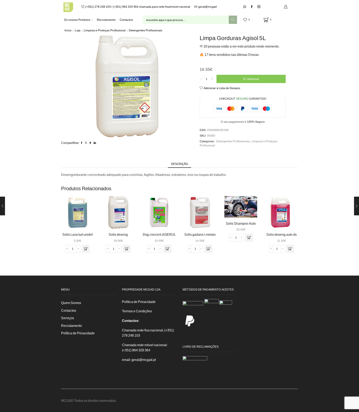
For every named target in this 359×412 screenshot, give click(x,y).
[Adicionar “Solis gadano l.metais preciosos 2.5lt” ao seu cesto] (208, 249)
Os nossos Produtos (77, 19)
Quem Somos (71, 303)
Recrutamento (106, 19)
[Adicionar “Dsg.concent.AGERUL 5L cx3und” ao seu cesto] (167, 249)
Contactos (126, 19)
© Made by (276, 400)
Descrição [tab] (179, 164)
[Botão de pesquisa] (233, 20)
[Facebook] (251, 7)
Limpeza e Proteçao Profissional (104, 30)
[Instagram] (258, 7)
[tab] (179, 164)
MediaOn (290, 400)
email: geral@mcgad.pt (139, 360)
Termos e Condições (137, 311)
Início (67, 30)
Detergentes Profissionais (145, 30)
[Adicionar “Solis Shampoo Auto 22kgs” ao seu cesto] (249, 238)
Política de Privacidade (78, 333)
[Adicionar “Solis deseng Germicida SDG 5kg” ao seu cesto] (127, 249)
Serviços (67, 318)
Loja (77, 30)
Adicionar (253, 79)
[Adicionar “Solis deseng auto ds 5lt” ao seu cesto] (290, 249)
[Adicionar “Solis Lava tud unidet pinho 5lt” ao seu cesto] (86, 249)
